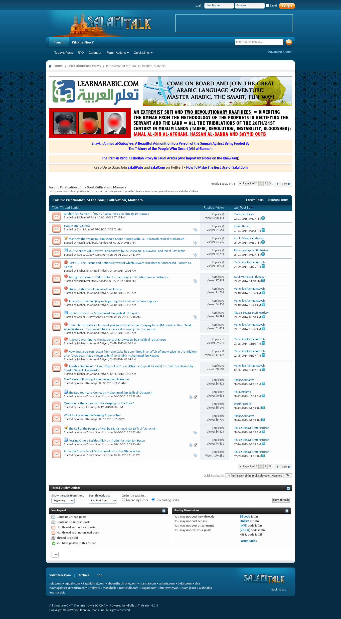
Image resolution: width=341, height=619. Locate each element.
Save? (273, 5)
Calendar (95, 52)
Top (288, 476)
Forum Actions (116, 52)
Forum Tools (255, 200)
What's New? (83, 42)
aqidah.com (72, 583)
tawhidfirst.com (94, 583)
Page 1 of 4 (250, 183)
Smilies (244, 521)
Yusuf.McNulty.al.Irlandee (92, 242)
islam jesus (188, 588)
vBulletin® (133, 605)
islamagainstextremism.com (68, 588)
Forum (58, 42)
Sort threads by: (99, 495)
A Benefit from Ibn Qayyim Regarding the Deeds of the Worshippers (113, 301)
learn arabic (57, 592)
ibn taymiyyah (169, 588)
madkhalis (109, 588)
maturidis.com (129, 588)
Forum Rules (248, 541)
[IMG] (243, 525)
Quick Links (142, 52)
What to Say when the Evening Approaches (92, 415)
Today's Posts (63, 52)
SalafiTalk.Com (60, 575)
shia (197, 583)
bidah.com (185, 583)
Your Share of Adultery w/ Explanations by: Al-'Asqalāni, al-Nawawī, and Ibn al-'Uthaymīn (127, 251)
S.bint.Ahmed (85, 229)
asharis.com (167, 583)
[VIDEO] (245, 530)
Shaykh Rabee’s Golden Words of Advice (95, 289)
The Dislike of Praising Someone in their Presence (96, 379)
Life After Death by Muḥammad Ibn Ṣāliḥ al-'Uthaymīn (104, 313)
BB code (245, 516)
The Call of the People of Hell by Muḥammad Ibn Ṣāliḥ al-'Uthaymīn (113, 428)
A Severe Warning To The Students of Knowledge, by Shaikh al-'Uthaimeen (117, 339)
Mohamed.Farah (87, 217)
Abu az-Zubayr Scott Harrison (95, 254)
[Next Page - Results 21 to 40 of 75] (278, 184)
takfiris (95, 588)
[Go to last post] (263, 218)
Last (284, 184)
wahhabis (205, 588)
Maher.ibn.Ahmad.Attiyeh (92, 270)
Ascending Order (136, 500)
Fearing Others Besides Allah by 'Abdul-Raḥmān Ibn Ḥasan (107, 440)
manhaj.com (148, 583)
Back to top (278, 589)
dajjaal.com (149, 588)
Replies (208, 207)
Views (220, 207)
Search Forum (278, 200)
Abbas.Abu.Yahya (87, 383)
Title (55, 207)
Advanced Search (280, 52)
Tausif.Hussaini (86, 407)
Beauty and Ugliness (77, 225)
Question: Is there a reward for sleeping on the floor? (99, 403)
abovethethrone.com (122, 583)
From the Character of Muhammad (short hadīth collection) (103, 451)
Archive (83, 575)
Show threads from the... (67, 495)
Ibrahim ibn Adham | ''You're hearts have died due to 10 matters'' (107, 213)
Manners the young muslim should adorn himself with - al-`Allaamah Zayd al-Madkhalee (126, 239)
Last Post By (241, 207)
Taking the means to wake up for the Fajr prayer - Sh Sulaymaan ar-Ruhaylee (119, 277)
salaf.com (55, 583)
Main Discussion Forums (84, 66)
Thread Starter (70, 207)
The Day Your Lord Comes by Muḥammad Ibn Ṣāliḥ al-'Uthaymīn (110, 392)
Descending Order (167, 500)
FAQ (81, 52)
